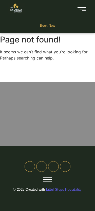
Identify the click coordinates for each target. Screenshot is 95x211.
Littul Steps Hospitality (64, 189)
